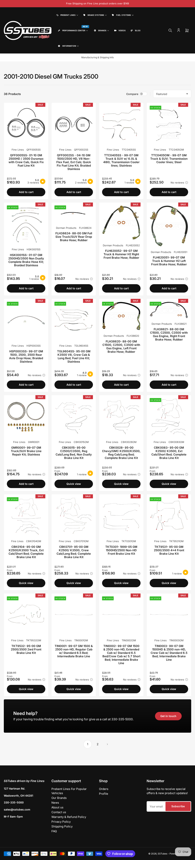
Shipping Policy (62, 826)
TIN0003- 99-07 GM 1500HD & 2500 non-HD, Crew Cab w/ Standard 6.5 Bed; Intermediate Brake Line (169, 652)
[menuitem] (67, 15)
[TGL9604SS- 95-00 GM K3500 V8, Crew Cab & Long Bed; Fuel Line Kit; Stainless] (73, 321)
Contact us (58, 812)
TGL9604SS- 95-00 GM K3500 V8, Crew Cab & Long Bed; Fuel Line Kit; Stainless (73, 356)
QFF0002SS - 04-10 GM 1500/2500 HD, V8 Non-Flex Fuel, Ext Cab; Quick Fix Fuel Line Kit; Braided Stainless (73, 162)
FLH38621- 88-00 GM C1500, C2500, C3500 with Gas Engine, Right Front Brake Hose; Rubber (169, 334)
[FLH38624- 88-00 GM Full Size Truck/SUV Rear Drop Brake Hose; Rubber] (73, 213)
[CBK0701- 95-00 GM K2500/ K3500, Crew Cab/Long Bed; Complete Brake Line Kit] (73, 516)
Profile (103, 793)
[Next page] (107, 744)
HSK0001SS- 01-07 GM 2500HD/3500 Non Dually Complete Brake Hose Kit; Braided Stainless (26, 260)
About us (57, 807)
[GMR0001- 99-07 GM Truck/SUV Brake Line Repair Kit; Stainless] (26, 417)
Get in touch (168, 716)
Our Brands (59, 798)
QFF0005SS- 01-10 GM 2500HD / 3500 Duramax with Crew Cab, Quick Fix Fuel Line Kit (26, 160)
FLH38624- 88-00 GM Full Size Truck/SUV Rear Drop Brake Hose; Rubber (73, 236)
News (55, 802)
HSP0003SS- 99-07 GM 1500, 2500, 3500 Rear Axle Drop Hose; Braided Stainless (26, 356)
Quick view (73, 483)
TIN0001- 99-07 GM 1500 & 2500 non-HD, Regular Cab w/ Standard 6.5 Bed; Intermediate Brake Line (74, 651)
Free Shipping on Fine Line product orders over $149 (97, 3)
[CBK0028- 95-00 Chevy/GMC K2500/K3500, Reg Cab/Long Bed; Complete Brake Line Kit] (121, 417)
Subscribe (178, 806)
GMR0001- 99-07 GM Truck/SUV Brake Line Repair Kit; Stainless (26, 451)
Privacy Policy (61, 821)
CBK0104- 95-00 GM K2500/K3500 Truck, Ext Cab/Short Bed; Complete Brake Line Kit (26, 552)
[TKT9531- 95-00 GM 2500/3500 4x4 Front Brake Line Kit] (169, 516)
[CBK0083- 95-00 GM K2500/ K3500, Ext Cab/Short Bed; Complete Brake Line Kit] (169, 417)
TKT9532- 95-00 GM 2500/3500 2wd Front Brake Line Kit (26, 649)
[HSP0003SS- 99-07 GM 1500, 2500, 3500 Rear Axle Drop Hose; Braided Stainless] (26, 321)
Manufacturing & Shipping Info (97, 57)
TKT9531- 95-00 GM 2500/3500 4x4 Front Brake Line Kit (169, 550)
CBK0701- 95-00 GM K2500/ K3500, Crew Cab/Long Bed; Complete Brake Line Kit (74, 552)
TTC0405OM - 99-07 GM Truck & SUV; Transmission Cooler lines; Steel (169, 158)
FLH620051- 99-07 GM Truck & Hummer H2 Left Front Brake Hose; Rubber (169, 261)
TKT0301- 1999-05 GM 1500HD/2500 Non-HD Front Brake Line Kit (121, 550)
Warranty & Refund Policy (68, 817)
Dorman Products (66, 227)
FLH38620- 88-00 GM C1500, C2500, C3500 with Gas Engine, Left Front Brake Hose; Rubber (121, 346)
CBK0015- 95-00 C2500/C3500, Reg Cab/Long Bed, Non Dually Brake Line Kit (74, 453)
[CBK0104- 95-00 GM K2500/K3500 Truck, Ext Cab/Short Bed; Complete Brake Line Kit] (26, 516)
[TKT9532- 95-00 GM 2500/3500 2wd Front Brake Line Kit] (26, 615)
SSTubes (162, 853)
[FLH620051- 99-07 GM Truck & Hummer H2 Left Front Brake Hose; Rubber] (169, 225)
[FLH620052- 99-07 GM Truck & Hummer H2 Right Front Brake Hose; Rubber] (121, 222)
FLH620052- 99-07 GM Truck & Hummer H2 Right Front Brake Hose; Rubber (121, 254)
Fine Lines (18, 149)
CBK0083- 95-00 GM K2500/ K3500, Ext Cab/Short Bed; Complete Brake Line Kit (168, 453)
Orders (103, 789)
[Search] (170, 30)
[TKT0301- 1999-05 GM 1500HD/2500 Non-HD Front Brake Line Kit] (121, 516)
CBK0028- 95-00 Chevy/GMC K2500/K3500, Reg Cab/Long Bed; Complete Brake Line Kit (121, 453)
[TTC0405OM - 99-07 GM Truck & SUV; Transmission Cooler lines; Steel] (169, 125)
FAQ (54, 831)
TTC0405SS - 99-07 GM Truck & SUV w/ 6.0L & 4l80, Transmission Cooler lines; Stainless (121, 160)
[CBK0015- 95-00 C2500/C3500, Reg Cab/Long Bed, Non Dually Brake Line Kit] (73, 417)
